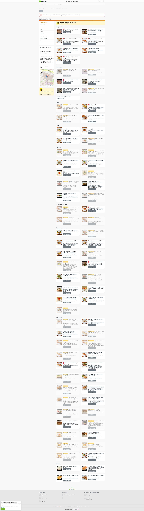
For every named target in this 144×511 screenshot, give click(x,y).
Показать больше (66, 32)
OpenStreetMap (51, 85)
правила (2, 507)
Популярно (42, 24)
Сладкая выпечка (43, 36)
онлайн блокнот (60, 505)
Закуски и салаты (43, 38)
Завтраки (42, 26)
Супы (41, 29)
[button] (46, 76)
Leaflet (46, 85)
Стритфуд (42, 40)
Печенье (42, 42)
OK (3, 509)
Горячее (42, 33)
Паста (41, 31)
